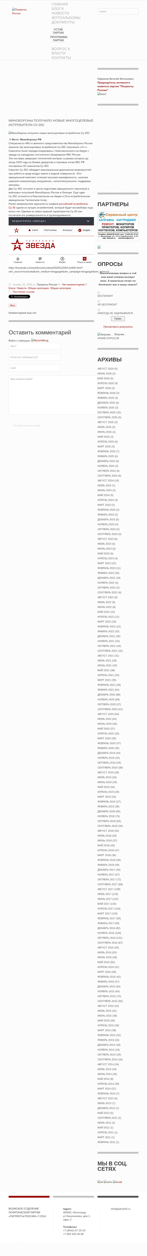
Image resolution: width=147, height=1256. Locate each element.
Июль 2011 (104, 1122)
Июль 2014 (104, 1069)
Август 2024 (106, 480)
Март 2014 (104, 1088)
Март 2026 (104, 388)
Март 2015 (104, 1030)
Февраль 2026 (106, 393)
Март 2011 (104, 1137)
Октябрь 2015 (107, 996)
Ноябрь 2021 (106, 641)
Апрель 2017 (106, 908)
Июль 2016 (104, 952)
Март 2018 (104, 855)
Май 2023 (104, 553)
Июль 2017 (104, 894)
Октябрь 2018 (107, 821)
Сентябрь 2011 (107, 1117)
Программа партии (58, 38)
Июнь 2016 (105, 957)
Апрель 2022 (106, 616)
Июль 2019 (104, 777)
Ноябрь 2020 (106, 699)
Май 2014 (104, 1078)
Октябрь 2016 (107, 937)
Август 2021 (106, 655)
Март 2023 (104, 563)
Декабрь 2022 (106, 577)
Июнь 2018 (105, 840)
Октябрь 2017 (107, 879)
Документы (63, 22)
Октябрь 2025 (107, 412)
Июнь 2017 (105, 898)
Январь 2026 (106, 397)
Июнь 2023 (105, 548)
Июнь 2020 (105, 723)
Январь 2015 (106, 1040)
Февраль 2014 (106, 1093)
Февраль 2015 (106, 1035)
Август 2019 (106, 772)
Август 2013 (106, 1098)
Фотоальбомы (66, 18)
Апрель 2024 (106, 500)
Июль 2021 (104, 660)
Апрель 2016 (106, 967)
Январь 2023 (106, 573)
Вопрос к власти (61, 51)
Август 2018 (106, 830)
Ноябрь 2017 (106, 874)
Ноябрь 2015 (106, 991)
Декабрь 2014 (106, 1044)
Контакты (61, 58)
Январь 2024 (106, 514)
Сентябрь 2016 (107, 942)
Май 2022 (104, 611)
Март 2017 (104, 913)
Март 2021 (104, 680)
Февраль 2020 (106, 743)
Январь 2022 (106, 631)
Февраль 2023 (106, 568)
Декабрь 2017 (106, 869)
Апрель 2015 (106, 1025)
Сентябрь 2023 (107, 534)
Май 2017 (104, 903)
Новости (60, 13)
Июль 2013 (104, 1103)
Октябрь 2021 (107, 645)
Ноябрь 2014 (106, 1049)
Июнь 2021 (105, 665)
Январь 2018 (106, 864)
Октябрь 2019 (107, 762)
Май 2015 (104, 1020)
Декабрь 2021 (106, 636)
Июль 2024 (104, 485)
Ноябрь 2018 (106, 816)
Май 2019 (104, 787)
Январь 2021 (106, 689)
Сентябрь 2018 (107, 825)
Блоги (58, 9)
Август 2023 (106, 538)
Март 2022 (104, 621)
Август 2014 (106, 1064)
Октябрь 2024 (107, 470)
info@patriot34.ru (121, 1208)
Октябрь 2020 (107, 704)
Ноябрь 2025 (106, 407)
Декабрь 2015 (106, 986)
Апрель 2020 (106, 733)
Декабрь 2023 (106, 519)
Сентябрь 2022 (107, 592)
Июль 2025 (104, 427)
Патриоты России (47, 284)
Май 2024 (104, 495)
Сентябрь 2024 (107, 475)
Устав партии (58, 31)
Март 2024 (104, 504)
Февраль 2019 (106, 801)
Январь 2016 (106, 981)
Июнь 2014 (105, 1074)
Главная (60, 4)
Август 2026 (106, 368)
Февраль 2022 (106, 626)
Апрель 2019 (106, 791)
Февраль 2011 (106, 1142)
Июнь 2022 (105, 607)
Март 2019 (104, 796)
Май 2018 (104, 845)
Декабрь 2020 (106, 694)
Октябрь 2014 (107, 1054)
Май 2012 (104, 1112)
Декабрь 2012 (106, 1108)
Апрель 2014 (106, 1083)
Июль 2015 (104, 1010)
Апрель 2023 (106, 558)
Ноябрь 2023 (106, 524)
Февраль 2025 (106, 451)
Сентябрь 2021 (107, 650)
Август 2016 (106, 947)
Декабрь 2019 (106, 753)
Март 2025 (104, 446)
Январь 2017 (106, 923)
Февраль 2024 (106, 509)
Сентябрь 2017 (107, 884)
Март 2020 (104, 738)
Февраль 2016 (106, 976)
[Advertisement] (51, 93)
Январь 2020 (106, 748)
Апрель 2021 (106, 675)
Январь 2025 (106, 456)
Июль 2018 (104, 835)
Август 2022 (106, 597)
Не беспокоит (107, 304)
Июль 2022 (104, 602)
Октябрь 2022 (107, 587)
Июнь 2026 (105, 373)
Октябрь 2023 (107, 529)
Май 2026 (104, 378)
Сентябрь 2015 (107, 1001)
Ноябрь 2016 (106, 933)
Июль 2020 (104, 718)
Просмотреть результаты (118, 326)
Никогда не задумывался (115, 313)
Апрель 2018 (106, 850)
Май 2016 (104, 962)
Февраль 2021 (106, 684)
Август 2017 (106, 889)
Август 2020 (106, 714)
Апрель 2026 (106, 383)
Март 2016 (104, 971)
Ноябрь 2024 (106, 465)
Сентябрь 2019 (107, 767)
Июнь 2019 (105, 782)
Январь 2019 (106, 806)
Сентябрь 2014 (107, 1059)
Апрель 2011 (106, 1132)
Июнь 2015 (105, 1015)
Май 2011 (103, 1127)
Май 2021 (104, 670)
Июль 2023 (104, 543)
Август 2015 (106, 1005)
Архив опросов (108, 338)
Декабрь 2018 (106, 811)
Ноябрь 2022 (106, 582)
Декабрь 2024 (106, 461)
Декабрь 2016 (106, 928)
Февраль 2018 (106, 860)
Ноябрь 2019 (106, 757)
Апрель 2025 (106, 441)
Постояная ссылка (23, 291)
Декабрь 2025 (106, 402)
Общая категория (38, 288)
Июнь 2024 (105, 490)
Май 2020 (104, 728)
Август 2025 (106, 422)
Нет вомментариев (73, 284)
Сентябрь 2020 (107, 709)
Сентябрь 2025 (107, 417)
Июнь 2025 (105, 431)
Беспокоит (105, 295)
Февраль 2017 (106, 918)
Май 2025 (104, 436)
